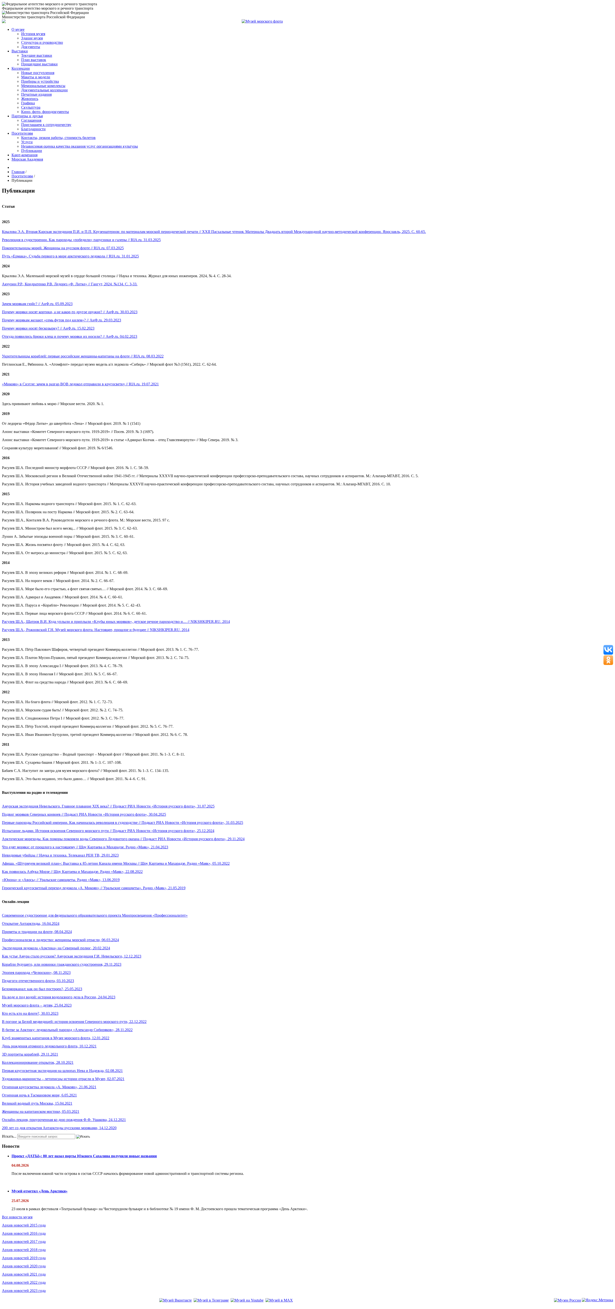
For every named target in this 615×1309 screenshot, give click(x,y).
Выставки (20, 51)
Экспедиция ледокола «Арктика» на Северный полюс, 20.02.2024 (56, 948)
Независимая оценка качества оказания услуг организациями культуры (79, 146)
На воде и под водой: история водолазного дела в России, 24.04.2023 (58, 997)
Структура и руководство (42, 42)
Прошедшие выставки (39, 64)
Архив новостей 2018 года (24, 1250)
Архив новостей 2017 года (24, 1242)
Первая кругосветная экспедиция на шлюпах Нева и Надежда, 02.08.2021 (62, 1071)
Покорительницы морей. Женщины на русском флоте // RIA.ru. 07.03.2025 (63, 248)
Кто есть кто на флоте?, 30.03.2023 (30, 1013)
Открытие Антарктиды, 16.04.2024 (30, 923)
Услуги (27, 142)
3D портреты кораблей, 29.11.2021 (30, 1054)
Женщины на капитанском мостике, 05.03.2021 (40, 1111)
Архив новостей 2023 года (24, 1291)
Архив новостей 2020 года (24, 1266)
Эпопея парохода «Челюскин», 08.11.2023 (36, 973)
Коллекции (21, 68)
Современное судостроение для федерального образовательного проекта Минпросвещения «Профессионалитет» (95, 915)
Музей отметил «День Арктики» (40, 1191)
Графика (28, 103)
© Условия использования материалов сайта (28, 1307)
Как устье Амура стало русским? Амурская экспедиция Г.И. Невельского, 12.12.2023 (71, 956)
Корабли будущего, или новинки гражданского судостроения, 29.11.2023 (61, 964)
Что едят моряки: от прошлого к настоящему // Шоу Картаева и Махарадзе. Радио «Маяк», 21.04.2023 (85, 847)
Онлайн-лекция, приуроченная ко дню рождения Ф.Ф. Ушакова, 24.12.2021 (64, 1120)
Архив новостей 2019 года (24, 1258)
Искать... (9, 1136)
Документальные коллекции (44, 90)
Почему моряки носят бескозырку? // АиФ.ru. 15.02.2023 (48, 328)
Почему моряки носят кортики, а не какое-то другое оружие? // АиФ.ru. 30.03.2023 (69, 312)
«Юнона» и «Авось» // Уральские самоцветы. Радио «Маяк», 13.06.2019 (61, 880)
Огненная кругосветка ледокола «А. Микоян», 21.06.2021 (49, 1087)
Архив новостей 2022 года (24, 1282)
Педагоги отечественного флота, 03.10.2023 (38, 981)
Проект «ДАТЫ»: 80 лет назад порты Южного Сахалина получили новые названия (84, 1156)
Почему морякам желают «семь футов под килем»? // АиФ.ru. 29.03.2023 (61, 320)
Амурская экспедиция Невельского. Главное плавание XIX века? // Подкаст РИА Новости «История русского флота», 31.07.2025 (108, 806)
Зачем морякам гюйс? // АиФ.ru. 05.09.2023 (37, 304)
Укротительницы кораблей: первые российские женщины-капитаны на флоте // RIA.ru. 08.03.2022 (83, 356)
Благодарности (33, 129)
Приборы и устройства (40, 81)
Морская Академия (27, 159)
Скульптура (30, 107)
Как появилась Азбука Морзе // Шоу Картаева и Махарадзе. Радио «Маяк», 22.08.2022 (72, 872)
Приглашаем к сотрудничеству (46, 125)
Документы (30, 47)
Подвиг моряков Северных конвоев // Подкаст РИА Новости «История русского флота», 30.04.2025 (84, 814)
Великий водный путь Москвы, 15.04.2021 (37, 1103)
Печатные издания (36, 94)
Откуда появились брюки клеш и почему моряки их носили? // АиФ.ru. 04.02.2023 (69, 336)
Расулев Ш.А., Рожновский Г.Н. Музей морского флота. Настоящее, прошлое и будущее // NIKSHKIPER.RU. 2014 (95, 630)
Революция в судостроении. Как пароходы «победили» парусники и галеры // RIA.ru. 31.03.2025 (81, 240)
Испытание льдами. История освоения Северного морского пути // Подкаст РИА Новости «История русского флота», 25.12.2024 (108, 831)
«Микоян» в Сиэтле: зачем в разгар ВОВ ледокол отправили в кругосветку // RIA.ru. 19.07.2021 (80, 384)
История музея (33, 34)
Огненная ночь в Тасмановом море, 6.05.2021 (39, 1095)
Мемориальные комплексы (43, 86)
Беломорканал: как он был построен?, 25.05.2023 (42, 989)
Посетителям (22, 133)
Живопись (29, 99)
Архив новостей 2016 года (24, 1233)
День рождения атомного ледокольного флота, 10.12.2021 (49, 1046)
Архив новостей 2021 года (24, 1274)
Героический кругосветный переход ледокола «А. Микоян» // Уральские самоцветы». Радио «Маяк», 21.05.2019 (93, 888)
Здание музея (32, 38)
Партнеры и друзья (27, 116)
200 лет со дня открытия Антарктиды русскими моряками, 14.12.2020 (59, 1128)
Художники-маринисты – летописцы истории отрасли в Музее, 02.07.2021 (63, 1079)
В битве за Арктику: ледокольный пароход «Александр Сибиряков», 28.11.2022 (67, 1030)
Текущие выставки (36, 55)
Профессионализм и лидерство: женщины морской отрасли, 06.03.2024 (60, 940)
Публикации (31, 151)
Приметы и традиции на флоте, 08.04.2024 (37, 932)
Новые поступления (37, 73)
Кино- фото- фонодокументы (45, 112)
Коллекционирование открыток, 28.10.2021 (38, 1062)
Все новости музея (17, 1217)
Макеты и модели (35, 77)
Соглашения (31, 120)
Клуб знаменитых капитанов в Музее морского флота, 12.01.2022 (55, 1038)
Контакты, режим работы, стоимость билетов (58, 138)
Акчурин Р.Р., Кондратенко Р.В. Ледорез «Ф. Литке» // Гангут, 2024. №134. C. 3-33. (69, 284)
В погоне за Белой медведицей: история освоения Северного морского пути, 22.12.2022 (74, 1022)
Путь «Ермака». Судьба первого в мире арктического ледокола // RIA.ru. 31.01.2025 (70, 256)
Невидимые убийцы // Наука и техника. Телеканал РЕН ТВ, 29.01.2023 (60, 855)
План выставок (33, 60)
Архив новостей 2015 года (24, 1225)
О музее (18, 29)
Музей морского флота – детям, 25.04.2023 (37, 1005)
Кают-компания (24, 155)
